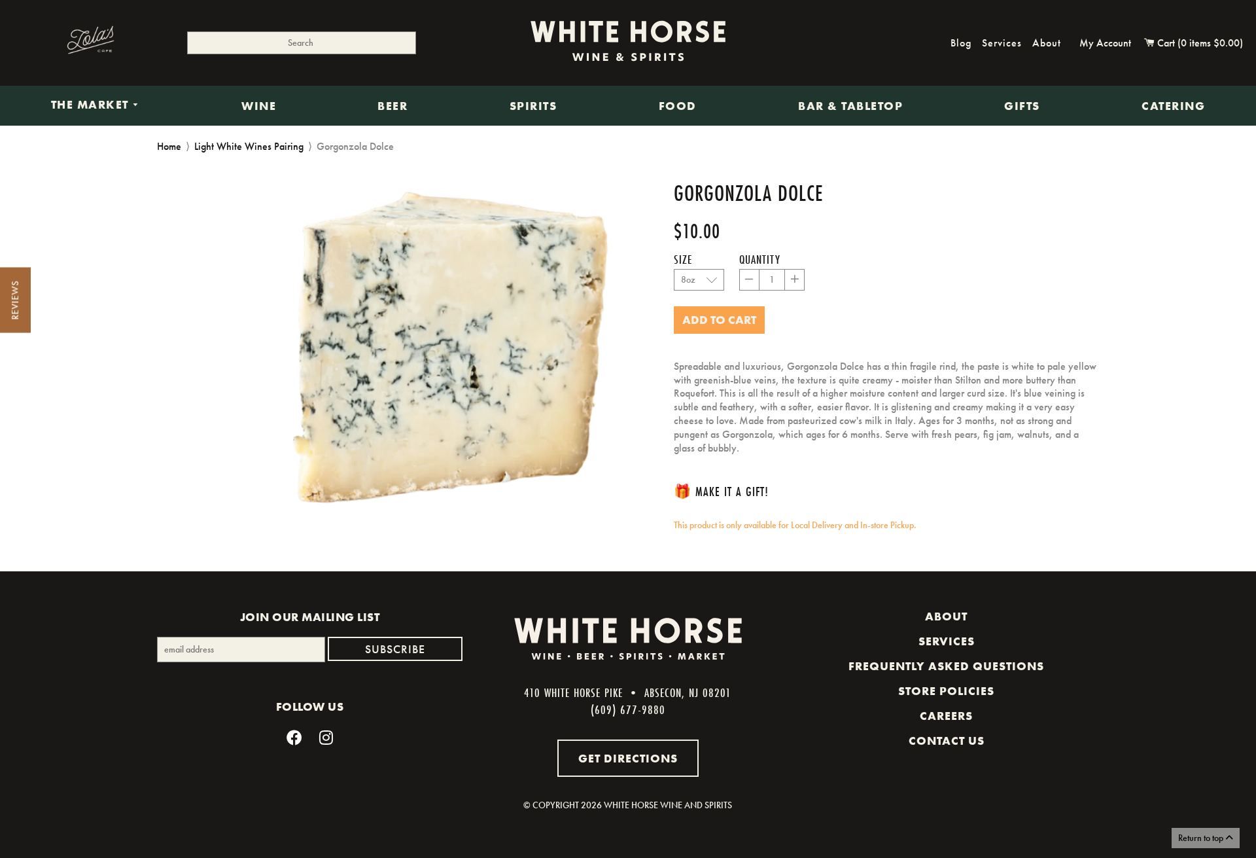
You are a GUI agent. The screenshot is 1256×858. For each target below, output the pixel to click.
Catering (1173, 106)
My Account (1105, 43)
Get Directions (628, 758)
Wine (258, 106)
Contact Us (947, 741)
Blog (961, 43)
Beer (392, 106)
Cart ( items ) (1199, 43)
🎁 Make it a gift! (721, 491)
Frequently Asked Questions (946, 666)
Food (678, 106)
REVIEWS (15, 300)
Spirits (533, 106)
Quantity (759, 259)
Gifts (1022, 106)
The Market (92, 105)
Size (683, 259)
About (1046, 43)
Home (169, 146)
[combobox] (301, 42)
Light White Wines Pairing (249, 146)
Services (1002, 43)
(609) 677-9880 (628, 709)
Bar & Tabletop (850, 106)
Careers (946, 716)
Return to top (1201, 838)
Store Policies (946, 691)
